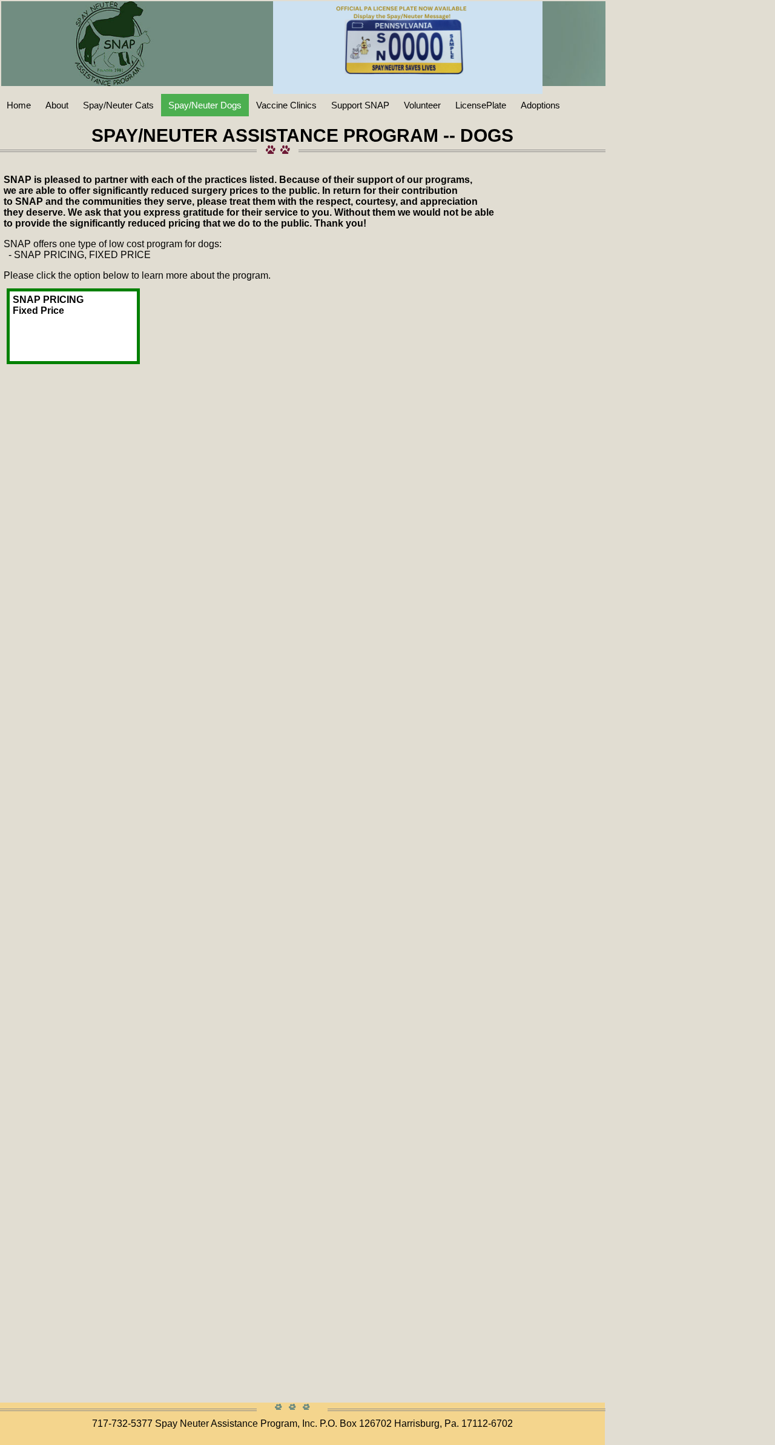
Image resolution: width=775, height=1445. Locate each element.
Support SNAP (360, 105)
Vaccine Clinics (286, 105)
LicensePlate (480, 105)
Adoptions (540, 105)
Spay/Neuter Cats (118, 105)
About (56, 105)
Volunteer (422, 105)
